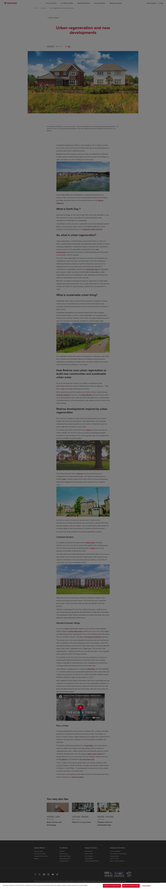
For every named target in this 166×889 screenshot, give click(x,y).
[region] (83, 886)
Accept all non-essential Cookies (112, 885)
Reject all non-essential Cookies (131, 885)
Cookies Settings (146, 885)
